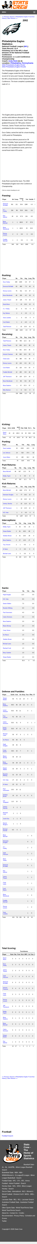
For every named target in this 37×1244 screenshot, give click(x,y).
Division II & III (18, 1194)
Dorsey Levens (5, 234)
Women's (30, 1191)
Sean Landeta (7, 317)
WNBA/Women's (8, 1175)
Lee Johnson (6, 452)
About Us (5, 1213)
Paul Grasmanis (7, 612)
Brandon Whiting (7, 608)
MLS (23, 1191)
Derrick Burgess (5, 823)
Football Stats (7, 1181)
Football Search (7, 1136)
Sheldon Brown (7, 535)
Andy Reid (12, 61)
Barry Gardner (7, 652)
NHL (14, 1186)
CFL (18, 1181)
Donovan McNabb (5, 204)
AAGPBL (11, 1167)
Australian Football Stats (10, 1202)
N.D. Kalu (5, 512)
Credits (21, 1213)
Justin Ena (6, 818)
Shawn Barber (7, 531)
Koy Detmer (5, 216)
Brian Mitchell (5, 222)
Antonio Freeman (8, 354)
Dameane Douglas (8, 494)
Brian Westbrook (6, 228)
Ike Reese (6, 635)
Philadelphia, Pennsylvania (21, 63)
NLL (19, 1199)
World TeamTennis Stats (24, 1207)
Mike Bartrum (7, 390)
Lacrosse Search (28, 1199)
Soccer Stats (6, 1191)
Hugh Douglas (7, 594)
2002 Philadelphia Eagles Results (14, 67)
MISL (32, 1194)
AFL (22, 1181)
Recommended (7, 1216)
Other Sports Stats (8, 1207)
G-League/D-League (22, 1175)
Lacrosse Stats (7, 1199)
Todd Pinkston (7, 326)
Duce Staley (6, 282)
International (16, 1191)
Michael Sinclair (5, 829)
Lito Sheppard (5, 801)
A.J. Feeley (5, 210)
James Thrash (7, 300)
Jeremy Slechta (7, 503)
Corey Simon (6, 630)
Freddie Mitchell (5, 240)
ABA (20, 1172)
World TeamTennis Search (11, 1210)
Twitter (4, 1221)
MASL (27, 1194)
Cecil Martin (6, 322)
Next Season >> (12, 18)
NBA (16, 1172)
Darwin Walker (7, 603)
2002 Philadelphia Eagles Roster (13, 65)
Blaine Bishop (7, 626)
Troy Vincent (6, 544)
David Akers (6, 304)
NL (6, 1167)
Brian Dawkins (7, 385)
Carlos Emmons (7, 617)
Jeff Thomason (7, 376)
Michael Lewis (7, 553)
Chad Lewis (6, 358)
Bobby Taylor (6, 476)
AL (3, 1167)
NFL (26, 46)
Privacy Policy (19, 1216)
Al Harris (5, 549)
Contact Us (14, 1213)
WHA (19, 1186)
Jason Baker (6, 457)
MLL (15, 1199)
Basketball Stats (7, 1172)
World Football (7, 1194)
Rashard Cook (7, 648)
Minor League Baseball (24, 1167)
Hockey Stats (6, 1186)
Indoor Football (14, 1183)
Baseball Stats (29, 1164)
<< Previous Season (8, 16)
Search (4, 1170)
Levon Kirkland (5, 710)
